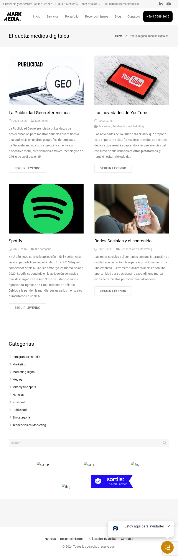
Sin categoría (43, 249)
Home (118, 35)
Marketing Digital (24, 372)
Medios (17, 379)
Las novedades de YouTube (120, 112)
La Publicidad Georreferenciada (39, 112)
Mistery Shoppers (24, 387)
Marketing (41, 120)
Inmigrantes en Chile (26, 356)
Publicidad (20, 410)
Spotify (15, 240)
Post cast (19, 402)
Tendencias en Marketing (128, 126)
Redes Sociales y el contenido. (123, 240)
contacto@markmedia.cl (124, 3)
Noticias (18, 394)
